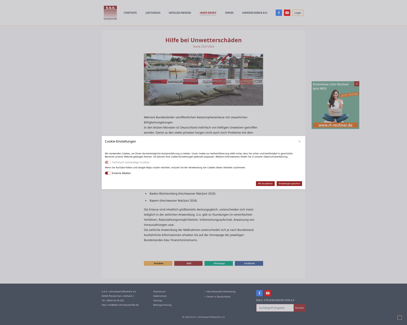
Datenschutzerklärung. (276, 156)
